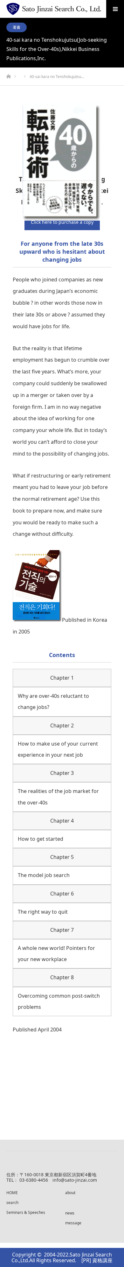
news (69, 1213)
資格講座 (102, 1260)
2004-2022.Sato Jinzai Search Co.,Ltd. (61, 1257)
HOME (12, 1192)
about (70, 1192)
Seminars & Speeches (25, 1212)
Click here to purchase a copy (62, 222)
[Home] (8, 74)
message (73, 1223)
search (12, 1202)
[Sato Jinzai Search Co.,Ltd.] (53, 9)
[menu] (115, 9)
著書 (16, 27)
